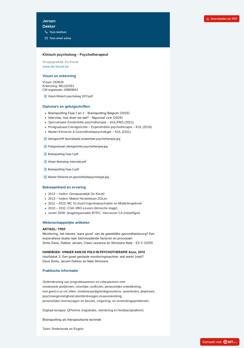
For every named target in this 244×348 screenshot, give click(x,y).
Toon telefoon (58, 32)
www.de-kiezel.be (56, 66)
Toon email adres (60, 38)
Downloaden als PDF (224, 18)
